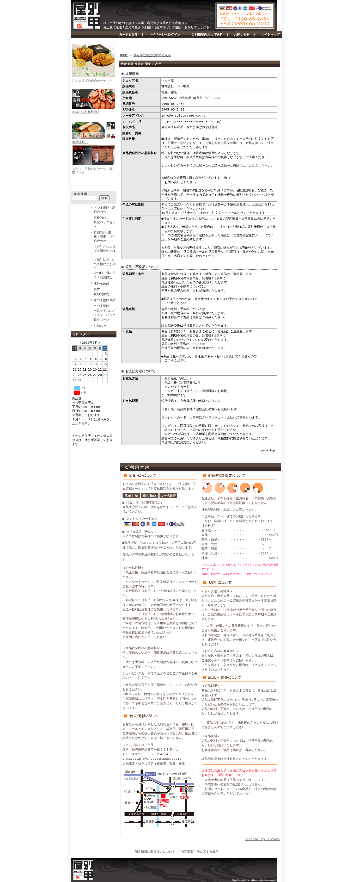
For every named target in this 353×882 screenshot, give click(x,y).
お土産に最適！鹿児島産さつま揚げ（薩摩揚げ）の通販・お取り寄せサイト (156, 27)
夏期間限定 (101, 294)
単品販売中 (80, 142)
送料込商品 (101, 283)
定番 (97, 289)
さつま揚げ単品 (105, 300)
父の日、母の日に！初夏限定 (105, 275)
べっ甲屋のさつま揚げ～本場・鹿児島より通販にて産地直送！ (147, 23)
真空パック (101, 320)
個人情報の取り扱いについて (155, 851)
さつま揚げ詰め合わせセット (92, 80)
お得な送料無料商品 (86, 112)
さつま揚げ (101, 306)
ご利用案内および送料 (207, 34)
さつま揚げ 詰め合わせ (105, 209)
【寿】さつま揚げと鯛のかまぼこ (105, 251)
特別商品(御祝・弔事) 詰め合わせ (104, 237)
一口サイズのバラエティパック (105, 313)
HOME (124, 55)
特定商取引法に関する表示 (152, 55)
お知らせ (100, 326)
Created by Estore (262, 839)
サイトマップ (270, 34)
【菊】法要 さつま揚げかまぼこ (105, 264)
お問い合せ (242, 34)
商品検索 (81, 194)
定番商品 (100, 217)
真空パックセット (105, 224)
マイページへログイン (164, 34)
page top (268, 450)
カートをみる (128, 34)
